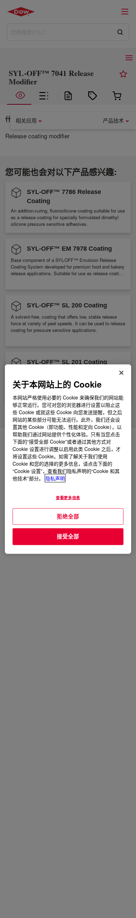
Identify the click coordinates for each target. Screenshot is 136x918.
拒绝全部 (68, 516)
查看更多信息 (68, 497)
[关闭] (121, 373)
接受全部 (68, 536)
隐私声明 (55, 477)
